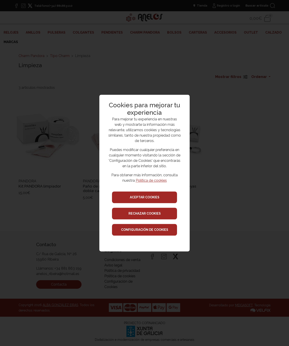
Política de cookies (151, 180)
